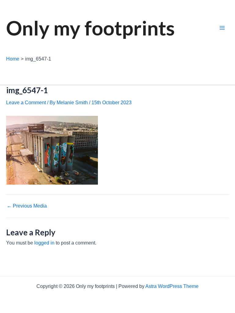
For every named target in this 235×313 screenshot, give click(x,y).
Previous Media (27, 206)
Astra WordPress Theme (172, 286)
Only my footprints (90, 28)
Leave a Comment (26, 102)
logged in (44, 242)
